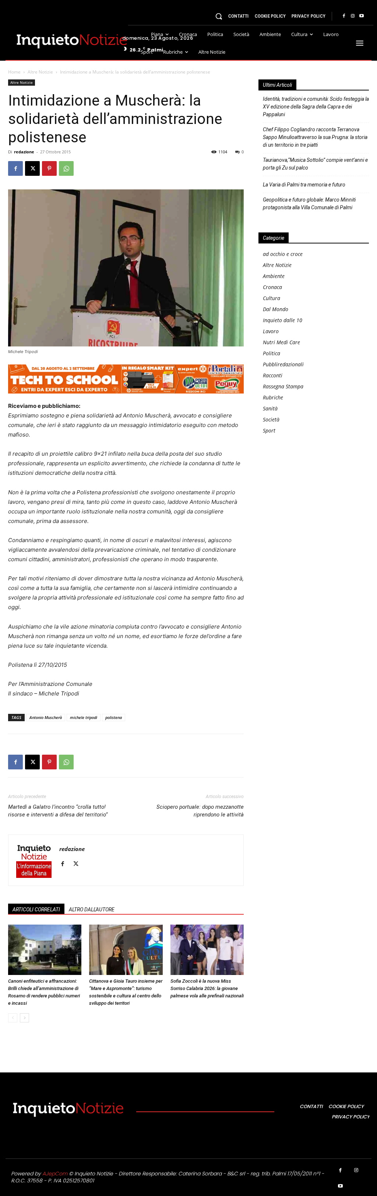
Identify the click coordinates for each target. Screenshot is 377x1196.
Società (271, 419)
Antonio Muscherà (45, 717)
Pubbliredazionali (283, 364)
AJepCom (54, 1173)
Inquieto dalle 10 (282, 320)
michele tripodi (83, 717)
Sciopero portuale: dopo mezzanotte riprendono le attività (200, 811)
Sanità (270, 408)
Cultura (271, 298)
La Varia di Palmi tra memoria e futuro (304, 185)
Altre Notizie (40, 72)
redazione (24, 151)
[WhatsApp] (66, 168)
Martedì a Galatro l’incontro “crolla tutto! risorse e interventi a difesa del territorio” (58, 811)
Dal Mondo (275, 309)
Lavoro (271, 331)
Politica (271, 353)
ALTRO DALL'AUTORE (91, 909)
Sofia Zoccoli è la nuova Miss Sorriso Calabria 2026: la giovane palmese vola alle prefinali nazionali (207, 988)
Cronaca (272, 287)
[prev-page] (12, 1017)
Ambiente (274, 276)
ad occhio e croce (283, 253)
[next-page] (24, 1017)
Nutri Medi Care (281, 342)
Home (14, 72)
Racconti (272, 375)
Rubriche (273, 397)
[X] (32, 168)
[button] (219, 16)
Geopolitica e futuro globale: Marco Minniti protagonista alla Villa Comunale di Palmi (309, 203)
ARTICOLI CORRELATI (36, 909)
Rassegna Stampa (283, 386)
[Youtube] (361, 16)
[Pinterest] (49, 168)
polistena (113, 717)
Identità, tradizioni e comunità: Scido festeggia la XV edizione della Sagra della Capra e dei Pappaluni (316, 106)
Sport (269, 430)
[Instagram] (352, 16)
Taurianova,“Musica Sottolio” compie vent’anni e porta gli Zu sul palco (315, 164)
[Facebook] (343, 16)
